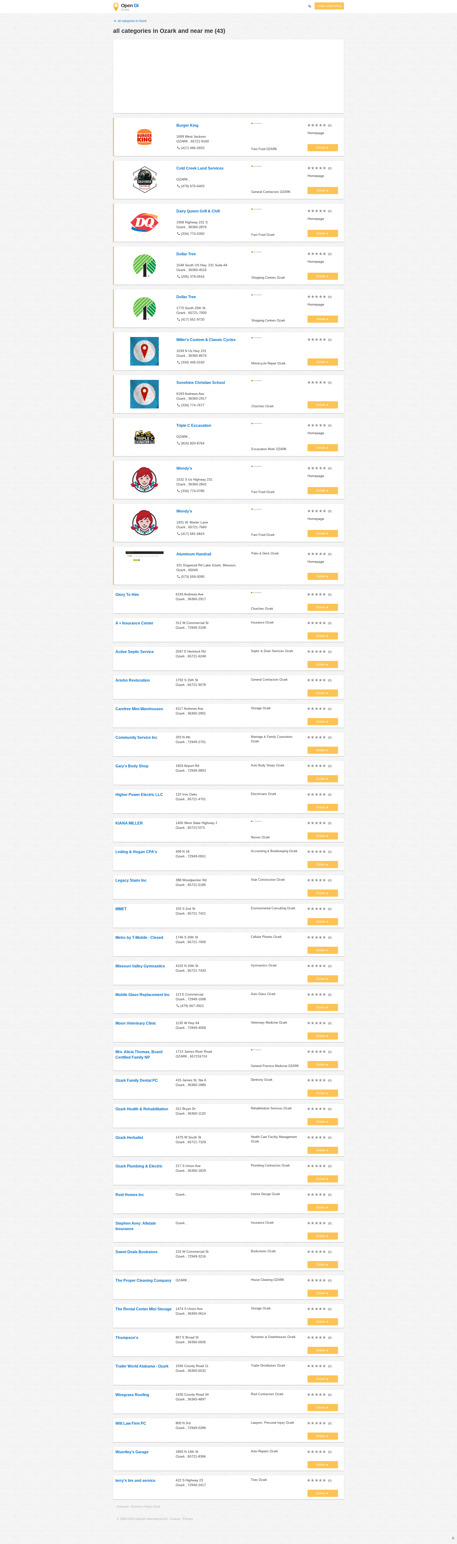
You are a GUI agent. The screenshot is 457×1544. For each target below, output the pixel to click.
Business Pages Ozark (145, 1506)
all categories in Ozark (132, 21)
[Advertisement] (228, 76)
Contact (175, 1519)
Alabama (122, 1506)
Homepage (316, 133)
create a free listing (329, 6)
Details (321, 147)
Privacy (188, 1519)
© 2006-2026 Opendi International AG (142, 1519)
